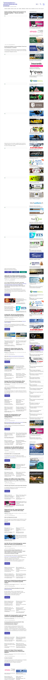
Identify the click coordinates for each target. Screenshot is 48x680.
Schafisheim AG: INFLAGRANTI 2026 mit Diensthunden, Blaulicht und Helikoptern (14, 448)
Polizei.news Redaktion (12, 44)
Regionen (9, 8)
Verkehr (27, 8)
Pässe (30, 8)
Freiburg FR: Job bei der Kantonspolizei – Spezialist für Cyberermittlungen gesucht (14, 315)
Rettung (36, 8)
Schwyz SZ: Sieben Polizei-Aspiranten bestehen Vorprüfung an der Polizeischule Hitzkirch (14, 651)
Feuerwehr (33, 8)
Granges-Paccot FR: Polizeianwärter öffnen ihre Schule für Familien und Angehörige (14, 382)
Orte (17, 8)
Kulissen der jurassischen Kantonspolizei (16, 356)
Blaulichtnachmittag (8, 589)
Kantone (12, 8)
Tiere (39, 8)
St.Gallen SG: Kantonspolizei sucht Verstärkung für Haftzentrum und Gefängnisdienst (12, 415)
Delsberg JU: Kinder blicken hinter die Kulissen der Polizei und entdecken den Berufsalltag (13, 349)
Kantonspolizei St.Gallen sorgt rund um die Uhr (14, 422)
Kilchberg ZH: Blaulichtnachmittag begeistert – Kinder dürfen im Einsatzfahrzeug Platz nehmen (15, 581)
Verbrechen (23, 8)
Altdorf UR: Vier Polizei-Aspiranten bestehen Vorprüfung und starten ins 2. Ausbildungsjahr (15, 276)
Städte (15, 8)
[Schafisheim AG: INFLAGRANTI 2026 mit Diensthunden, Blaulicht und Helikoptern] (15, 450)
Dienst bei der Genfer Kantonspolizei (10, 556)
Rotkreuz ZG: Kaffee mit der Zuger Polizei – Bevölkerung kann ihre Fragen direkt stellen (14, 479)
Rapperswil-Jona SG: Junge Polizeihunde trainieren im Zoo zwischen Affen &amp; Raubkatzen (14, 510)
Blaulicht (42, 8)
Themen (20, 8)
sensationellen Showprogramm (9, 456)
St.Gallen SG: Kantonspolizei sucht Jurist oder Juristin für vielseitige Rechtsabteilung (15, 616)
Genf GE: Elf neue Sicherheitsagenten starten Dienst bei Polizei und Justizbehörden (15, 544)
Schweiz (5, 8)
